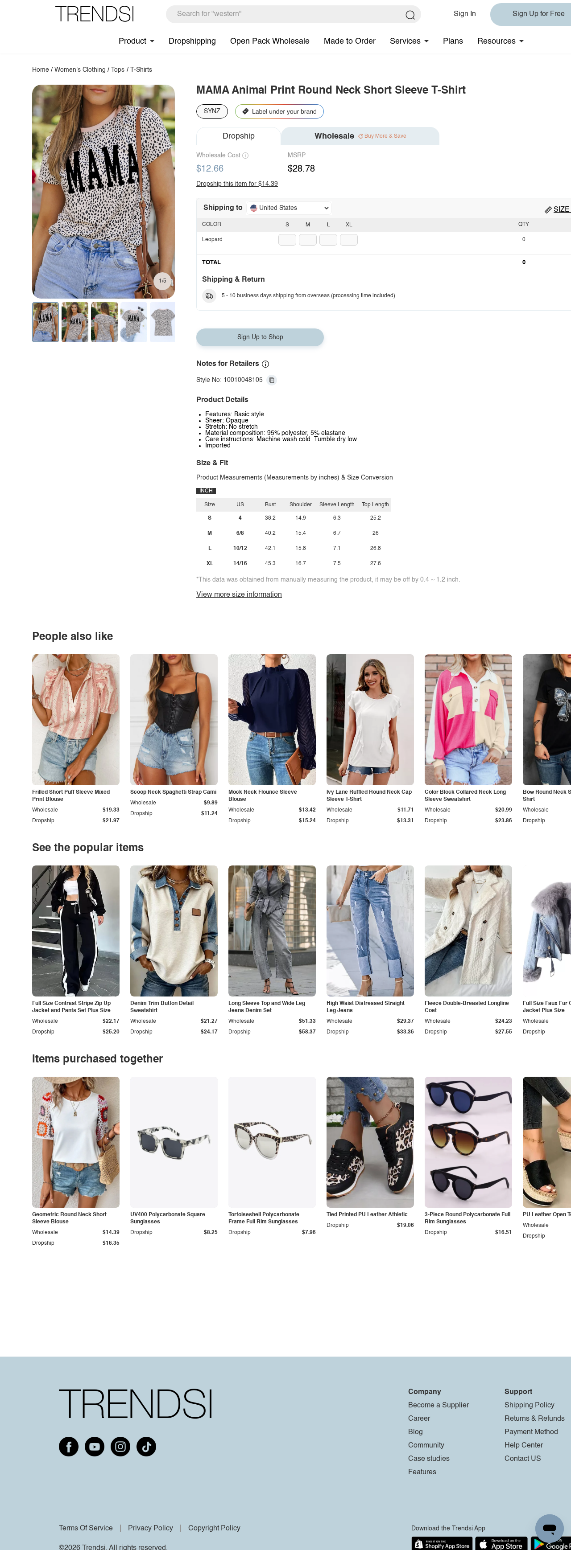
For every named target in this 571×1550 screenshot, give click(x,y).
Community (426, 1445)
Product (132, 41)
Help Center (524, 1445)
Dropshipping (192, 41)
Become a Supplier (438, 1405)
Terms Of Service (86, 1528)
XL (349, 225)
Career (419, 1419)
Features (422, 1472)
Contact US (523, 1459)
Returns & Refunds (535, 1419)
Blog (415, 1432)
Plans (453, 41)
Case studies (429, 1459)
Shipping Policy (529, 1405)
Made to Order (350, 41)
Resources (496, 41)
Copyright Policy (214, 1528)
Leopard (212, 239)
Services (405, 41)
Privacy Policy (150, 1528)
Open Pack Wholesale (270, 41)
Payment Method (531, 1432)
